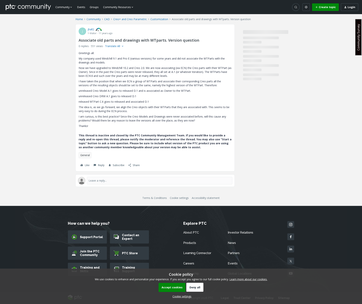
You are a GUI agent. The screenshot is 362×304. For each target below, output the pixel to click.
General (85, 155)
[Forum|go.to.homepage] (28, 7)
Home (79, 19)
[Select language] (306, 7)
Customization (159, 19)
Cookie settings (179, 198)
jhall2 (91, 29)
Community (94, 19)
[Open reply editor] (155, 181)
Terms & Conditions (154, 198)
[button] (325, 7)
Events (81, 7)
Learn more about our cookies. (248, 279)
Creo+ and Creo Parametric (130, 19)
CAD (107, 19)
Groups (94, 7)
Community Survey (358, 37)
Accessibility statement (206, 198)
